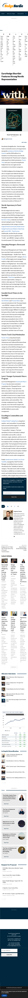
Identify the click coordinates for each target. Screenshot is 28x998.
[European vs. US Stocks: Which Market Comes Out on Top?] (21, 836)
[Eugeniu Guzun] (2, 139)
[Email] (18, 506)
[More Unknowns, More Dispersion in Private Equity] (3, 678)
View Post (6, 803)
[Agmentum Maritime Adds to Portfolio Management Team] (23, 613)
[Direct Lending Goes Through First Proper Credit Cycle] (3, 684)
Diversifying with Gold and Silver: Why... (15, 772)
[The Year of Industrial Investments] (21, 811)
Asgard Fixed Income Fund (8, 226)
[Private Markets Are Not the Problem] (3, 689)
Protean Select (16, 300)
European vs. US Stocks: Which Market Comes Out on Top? (9, 835)
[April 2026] (14, 120)
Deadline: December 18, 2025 (8, 895)
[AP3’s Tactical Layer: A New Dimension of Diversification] (3, 767)
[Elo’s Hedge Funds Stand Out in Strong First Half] (14, 613)
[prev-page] (2, 705)
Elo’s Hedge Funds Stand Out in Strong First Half (13, 624)
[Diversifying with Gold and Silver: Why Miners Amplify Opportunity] (3, 772)
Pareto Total (5, 338)
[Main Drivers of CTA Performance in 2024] (21, 823)
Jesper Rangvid (6, 839)
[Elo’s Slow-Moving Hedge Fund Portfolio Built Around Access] (3, 700)
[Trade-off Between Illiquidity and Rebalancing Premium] (3, 755)
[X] (11, 506)
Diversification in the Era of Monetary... (15, 761)
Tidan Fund (11, 277)
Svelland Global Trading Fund (9, 421)
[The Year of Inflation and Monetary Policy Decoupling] (21, 850)
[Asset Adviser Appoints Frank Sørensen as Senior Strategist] (21, 34)
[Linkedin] (7, 506)
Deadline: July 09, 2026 (7, 871)
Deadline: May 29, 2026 (7, 884)
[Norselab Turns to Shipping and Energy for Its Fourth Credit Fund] (3, 34)
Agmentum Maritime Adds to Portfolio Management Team (23, 624)
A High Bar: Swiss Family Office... (11, 888)
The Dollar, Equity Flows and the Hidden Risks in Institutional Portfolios (23, 574)
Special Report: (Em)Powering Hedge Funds (21, 548)
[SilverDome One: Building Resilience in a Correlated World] (3, 778)
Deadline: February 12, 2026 (8, 889)
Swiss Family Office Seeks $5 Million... (12, 875)
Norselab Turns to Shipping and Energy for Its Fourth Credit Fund (4, 572)
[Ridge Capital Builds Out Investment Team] (9, 34)
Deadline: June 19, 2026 (7, 877)
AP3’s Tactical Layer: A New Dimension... (16, 766)
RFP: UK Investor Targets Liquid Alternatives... (14, 893)
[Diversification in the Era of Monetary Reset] (3, 761)
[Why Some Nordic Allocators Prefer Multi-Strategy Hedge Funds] (3, 695)
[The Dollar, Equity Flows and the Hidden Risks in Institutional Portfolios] (15, 34)
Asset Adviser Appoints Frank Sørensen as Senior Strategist (4, 625)
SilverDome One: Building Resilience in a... (16, 777)
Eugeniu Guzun (8, 139)
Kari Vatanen (5, 812)
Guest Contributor (6, 800)
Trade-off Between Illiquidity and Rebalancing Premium (14, 755)
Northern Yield (5, 220)
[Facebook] (14, 506)
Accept (4, 995)
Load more (13, 667)
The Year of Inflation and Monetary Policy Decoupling (9, 849)
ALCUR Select (5, 300)
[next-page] (5, 705)
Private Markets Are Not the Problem (15, 689)
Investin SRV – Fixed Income (11, 231)
